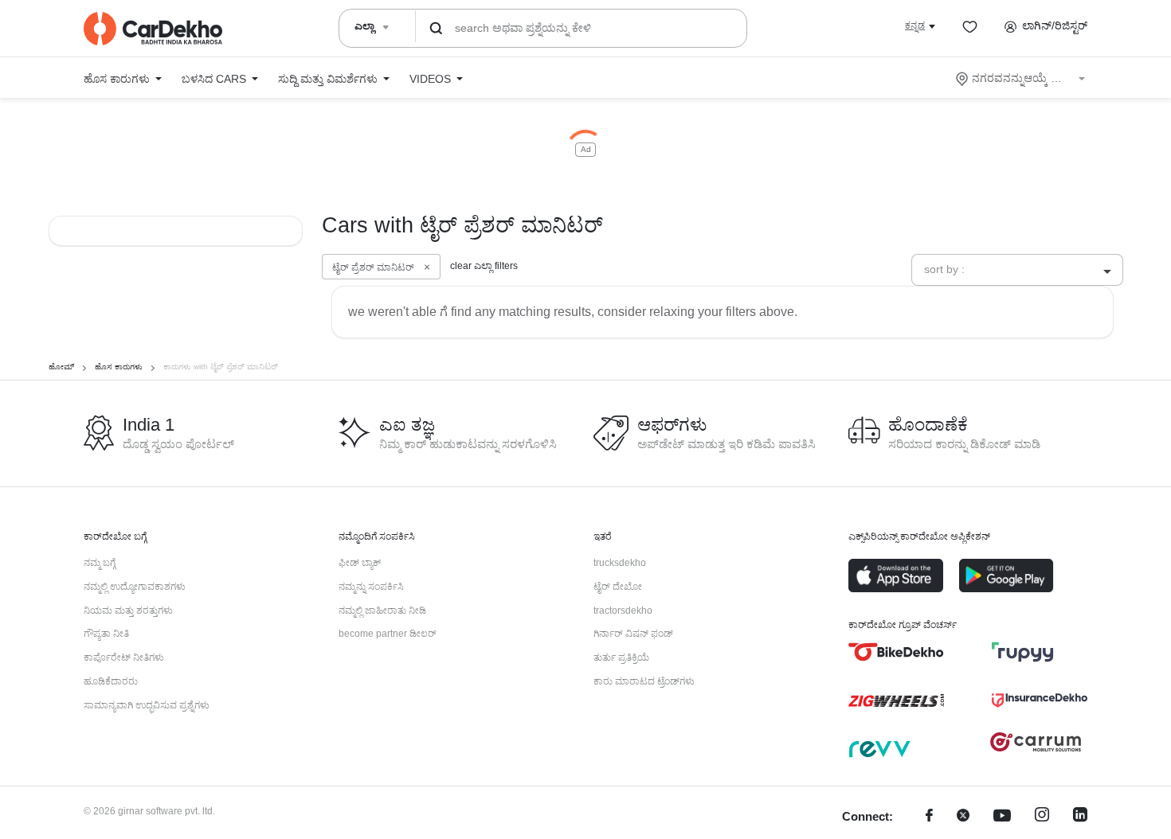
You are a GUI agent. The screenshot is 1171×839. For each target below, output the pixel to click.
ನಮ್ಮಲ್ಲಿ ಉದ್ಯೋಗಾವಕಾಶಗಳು (135, 586)
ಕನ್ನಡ (915, 25)
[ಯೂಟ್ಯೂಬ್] (1002, 817)
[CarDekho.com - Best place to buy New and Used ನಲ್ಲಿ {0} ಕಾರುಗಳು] (153, 28)
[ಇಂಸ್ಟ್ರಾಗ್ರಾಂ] (1042, 817)
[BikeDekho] (896, 652)
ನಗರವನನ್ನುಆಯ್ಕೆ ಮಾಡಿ (1021, 78)
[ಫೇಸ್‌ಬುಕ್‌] (929, 817)
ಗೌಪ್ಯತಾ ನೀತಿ (106, 633)
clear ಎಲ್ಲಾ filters (484, 265)
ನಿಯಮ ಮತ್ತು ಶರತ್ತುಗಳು (128, 610)
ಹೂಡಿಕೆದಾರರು (111, 681)
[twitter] (963, 817)
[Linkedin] (1080, 817)
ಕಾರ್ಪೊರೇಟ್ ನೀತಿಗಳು (124, 657)
